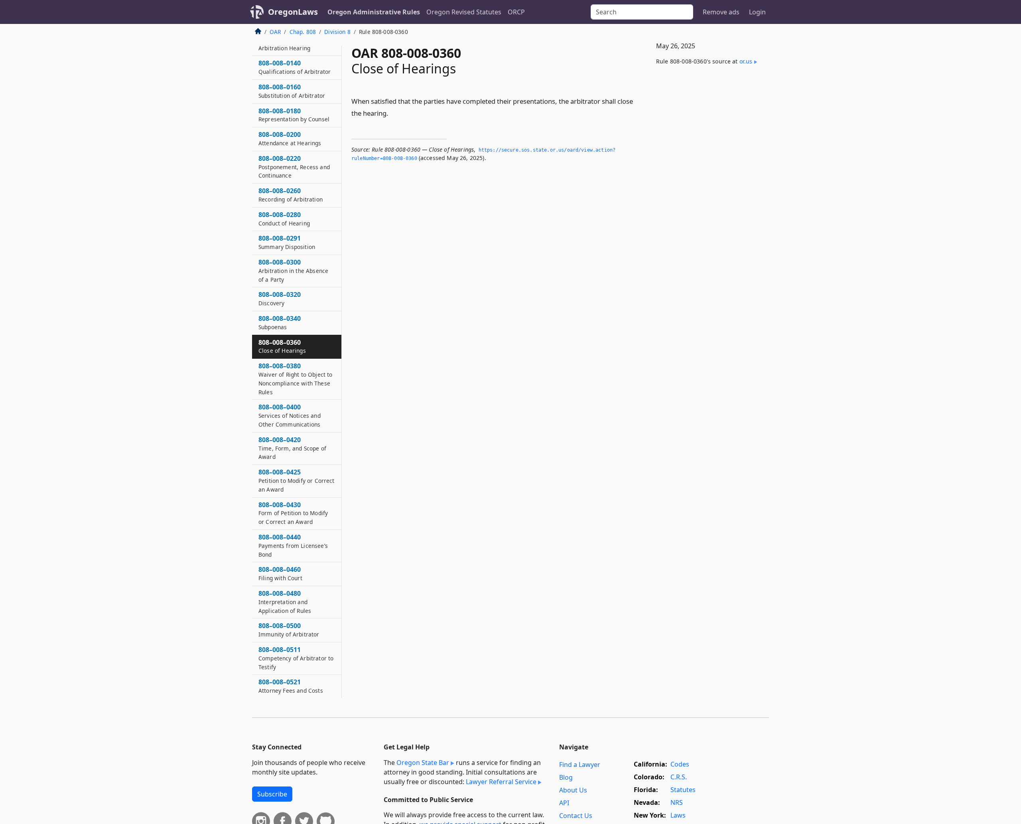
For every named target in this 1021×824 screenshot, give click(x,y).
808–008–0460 (280, 573)
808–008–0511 (295, 658)
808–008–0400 (289, 415)
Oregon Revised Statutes (463, 12)
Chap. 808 (303, 32)
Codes (679, 764)
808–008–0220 (294, 167)
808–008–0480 (284, 602)
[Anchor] (393, 112)
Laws (678, 815)
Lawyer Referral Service (501, 781)
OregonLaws (293, 11)
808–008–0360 (282, 346)
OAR (275, 32)
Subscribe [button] (272, 794)
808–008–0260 (290, 194)
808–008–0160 (291, 91)
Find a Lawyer (579, 764)
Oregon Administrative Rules (373, 12)
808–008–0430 (293, 513)
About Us (573, 790)
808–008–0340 (279, 322)
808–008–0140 (294, 67)
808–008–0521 (290, 686)
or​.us (746, 61)
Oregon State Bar (422, 762)
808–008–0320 (279, 298)
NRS (676, 802)
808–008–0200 (289, 138)
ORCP (516, 12)
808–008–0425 (296, 480)
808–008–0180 (293, 115)
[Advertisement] (709, 204)
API (564, 802)
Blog (566, 777)
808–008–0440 (293, 545)
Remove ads (721, 12)
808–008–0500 (288, 629)
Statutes (683, 789)
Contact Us (575, 815)
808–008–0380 (295, 378)
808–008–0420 (292, 448)
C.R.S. (678, 777)
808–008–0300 (293, 270)
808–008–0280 (284, 218)
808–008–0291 (286, 242)
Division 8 (337, 32)
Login (757, 12)
